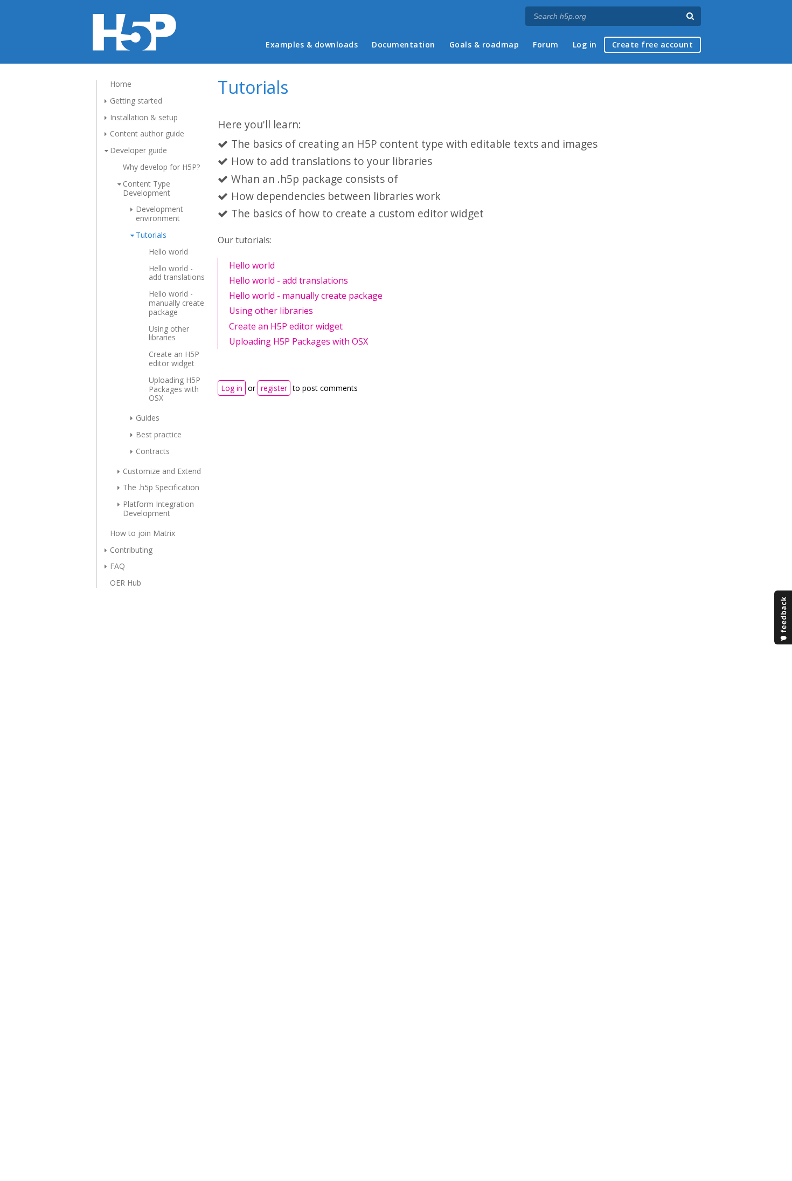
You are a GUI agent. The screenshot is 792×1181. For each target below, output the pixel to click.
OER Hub (125, 583)
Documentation (403, 44)
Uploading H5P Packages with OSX (174, 389)
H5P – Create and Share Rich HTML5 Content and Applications (134, 32)
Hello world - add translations (177, 273)
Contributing (131, 550)
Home (120, 84)
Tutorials (151, 235)
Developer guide (138, 150)
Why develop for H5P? (161, 167)
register (274, 388)
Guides (147, 418)
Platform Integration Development (158, 508)
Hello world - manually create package (176, 303)
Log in (585, 44)
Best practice (159, 434)
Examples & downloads (312, 44)
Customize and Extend (162, 471)
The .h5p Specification (161, 487)
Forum (546, 44)
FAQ (117, 566)
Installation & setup (144, 117)
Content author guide (147, 133)
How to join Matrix (142, 533)
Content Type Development (146, 188)
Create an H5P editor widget (174, 358)
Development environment (159, 213)
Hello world (168, 251)
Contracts (153, 451)
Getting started (136, 100)
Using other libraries (169, 333)
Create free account (652, 44)
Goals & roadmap (484, 44)
